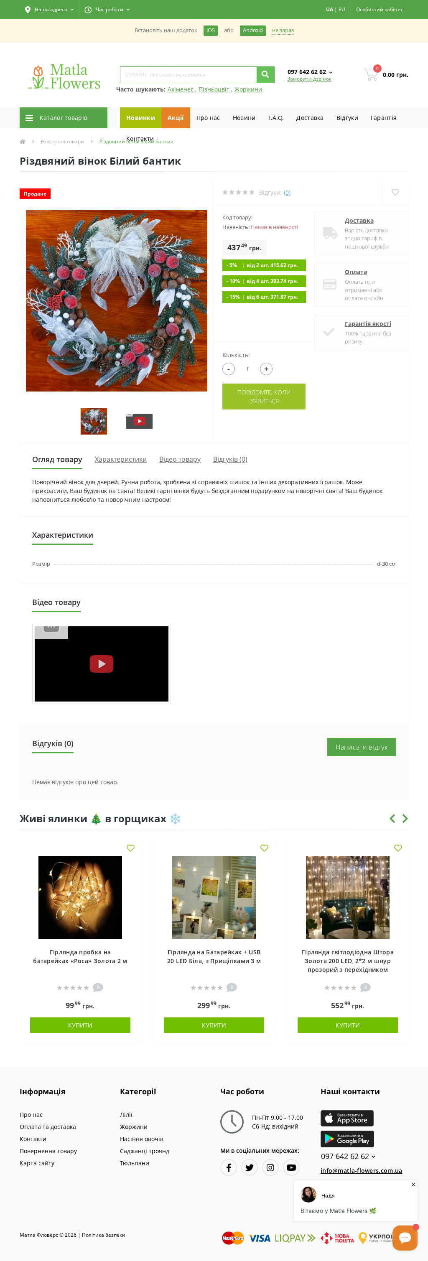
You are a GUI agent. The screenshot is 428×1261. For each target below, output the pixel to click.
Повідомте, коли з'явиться (263, 396)
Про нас (208, 118)
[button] (49, 9)
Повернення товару (48, 1151)
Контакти (140, 138)
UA (329, 9)
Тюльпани (134, 1163)
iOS (210, 30)
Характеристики (121, 459)
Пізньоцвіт (215, 89)
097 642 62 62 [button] (345, 1156)
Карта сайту (37, 1163)
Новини (244, 118)
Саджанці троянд (144, 1151)
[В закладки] (131, 849)
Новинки (140, 118)
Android (253, 30)
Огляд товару (57, 459)
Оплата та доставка (48, 1127)
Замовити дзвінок (309, 78)
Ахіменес (181, 89)
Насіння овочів (141, 1139)
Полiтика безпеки (103, 1234)
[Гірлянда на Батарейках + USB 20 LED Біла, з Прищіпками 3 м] (214, 896)
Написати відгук (362, 747)
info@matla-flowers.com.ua (362, 1171)
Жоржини (248, 89)
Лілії (126, 1115)
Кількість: (236, 355)
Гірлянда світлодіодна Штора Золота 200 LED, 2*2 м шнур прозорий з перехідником (348, 961)
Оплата (356, 272)
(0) (287, 192)
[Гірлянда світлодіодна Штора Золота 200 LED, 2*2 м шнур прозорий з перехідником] (348, 896)
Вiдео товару (180, 459)
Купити (80, 1025)
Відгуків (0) (230, 459)
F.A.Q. (276, 118)
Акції (176, 118)
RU (342, 9)
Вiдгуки (347, 118)
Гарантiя (384, 118)
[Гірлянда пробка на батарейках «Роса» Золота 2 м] (80, 896)
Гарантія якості (368, 324)
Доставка (310, 118)
